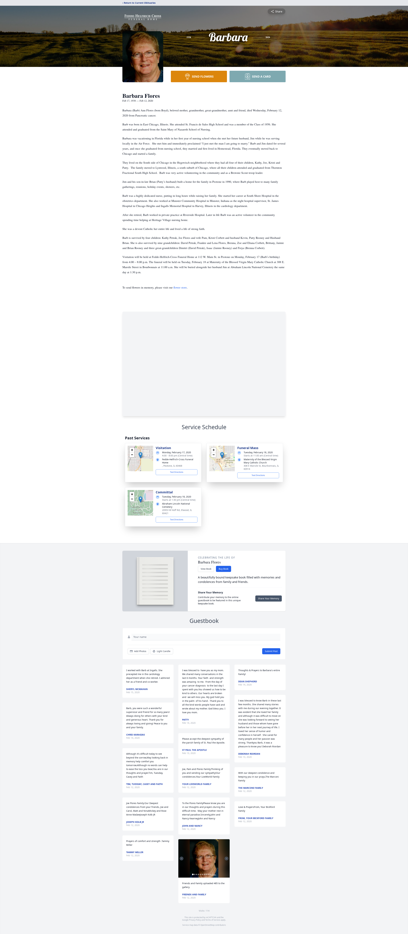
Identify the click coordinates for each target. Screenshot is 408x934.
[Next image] (226, 858)
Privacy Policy (195, 920)
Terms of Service (212, 920)
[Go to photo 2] (194, 874)
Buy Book (223, 568)
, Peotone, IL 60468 (172, 465)
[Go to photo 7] (204, 874)
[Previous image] (181, 858)
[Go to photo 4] (198, 874)
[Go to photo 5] (200, 874)
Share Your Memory (268, 598)
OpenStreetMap (207, 925)
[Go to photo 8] (206, 874)
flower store (180, 287)
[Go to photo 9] (208, 874)
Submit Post (271, 651)
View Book (206, 568)
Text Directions (176, 472)
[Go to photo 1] (193, 874)
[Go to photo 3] (196, 874)
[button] (140, 455)
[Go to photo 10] (210, 874)
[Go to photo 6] (202, 874)
